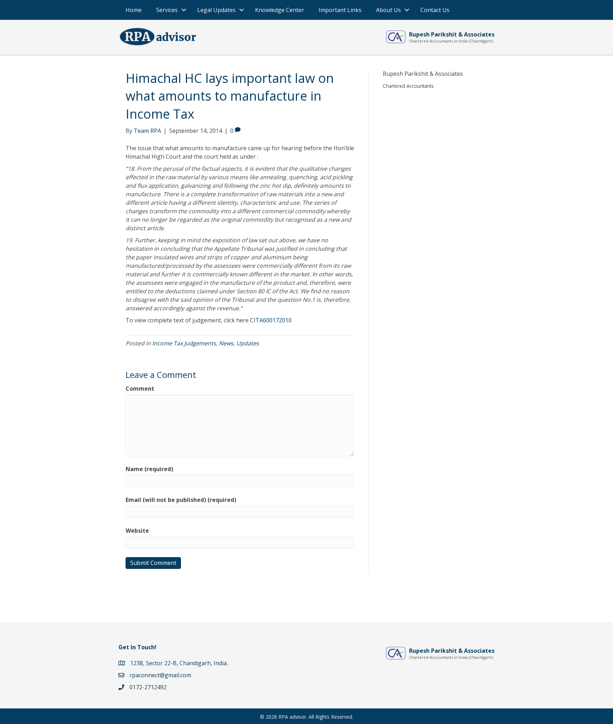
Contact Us (434, 10)
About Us (388, 10)
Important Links (340, 10)
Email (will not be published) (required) (181, 500)
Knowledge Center (279, 10)
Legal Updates (216, 10)
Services (167, 10)
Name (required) (149, 469)
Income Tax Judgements (184, 343)
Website (137, 530)
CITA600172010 (271, 320)
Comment (140, 388)
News (226, 343)
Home (134, 10)
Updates (247, 343)
